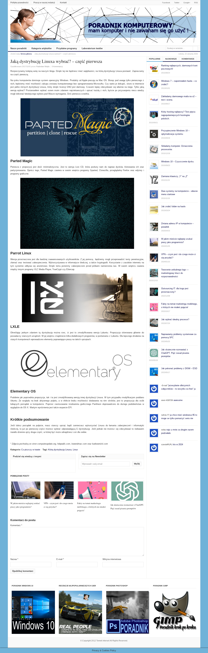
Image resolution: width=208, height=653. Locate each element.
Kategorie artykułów (42, 48)
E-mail (60, 559)
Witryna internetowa (112, 559)
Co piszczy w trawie (30, 449)
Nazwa (14, 559)
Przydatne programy (66, 48)
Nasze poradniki (18, 48)
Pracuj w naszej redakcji (44, 2)
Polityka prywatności (19, 2)
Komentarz (16, 525)
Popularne (154, 59)
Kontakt (63, 2)
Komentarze (188, 59)
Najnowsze (171, 59)
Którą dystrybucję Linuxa (60, 449)
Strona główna (26, 54)
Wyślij (137, 464)
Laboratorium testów (92, 48)
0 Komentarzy (57, 66)
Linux (75, 449)
